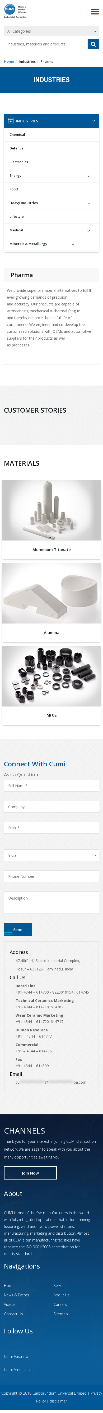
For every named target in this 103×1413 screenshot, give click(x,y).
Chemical (17, 134)
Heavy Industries (24, 202)
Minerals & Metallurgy (28, 243)
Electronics (19, 161)
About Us (61, 1294)
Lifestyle (17, 216)
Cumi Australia (16, 1356)
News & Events (16, 1294)
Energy (15, 175)
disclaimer (58, 1401)
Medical (16, 230)
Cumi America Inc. (19, 1369)
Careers (60, 1304)
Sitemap (61, 1313)
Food (14, 189)
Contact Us (13, 1313)
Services (60, 1285)
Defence (17, 148)
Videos (10, 1304)
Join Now (30, 1173)
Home (9, 61)
